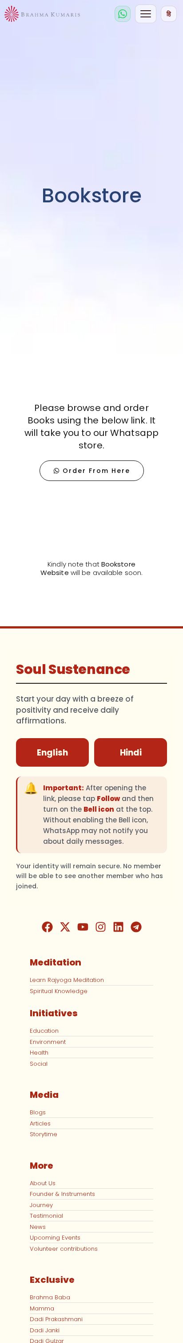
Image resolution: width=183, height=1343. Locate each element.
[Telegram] (136, 927)
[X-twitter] (65, 927)
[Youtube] (83, 927)
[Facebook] (47, 927)
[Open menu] (145, 13)
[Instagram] (100, 927)
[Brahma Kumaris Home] (42, 14)
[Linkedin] (118, 927)
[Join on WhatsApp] (123, 14)
